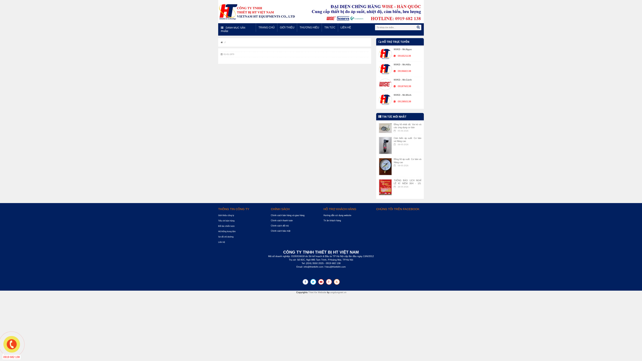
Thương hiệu (309, 27)
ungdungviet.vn (338, 292)
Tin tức (329, 27)
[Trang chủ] (222, 42)
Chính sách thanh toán (282, 220)
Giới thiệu (287, 27)
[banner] (321, 11)
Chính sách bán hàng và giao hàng (287, 215)
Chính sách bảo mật (280, 231)
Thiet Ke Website (317, 292)
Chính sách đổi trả (280, 225)
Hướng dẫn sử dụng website (337, 215)
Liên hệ (346, 27)
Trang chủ (266, 27)
